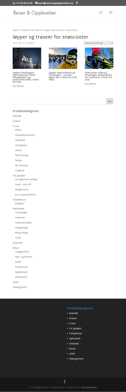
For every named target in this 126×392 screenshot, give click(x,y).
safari (16, 282)
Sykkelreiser (21, 272)
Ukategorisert (20, 287)
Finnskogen (21, 212)
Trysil (18, 237)
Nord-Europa (22, 155)
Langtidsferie (22, 251)
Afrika (18, 129)
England (19, 203)
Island (18, 150)
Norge (18, 160)
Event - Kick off (23, 184)
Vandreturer (21, 276)
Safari (18, 261)
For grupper (19, 175)
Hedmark (20, 217)
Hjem (15, 30)
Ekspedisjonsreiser (25, 135)
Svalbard (19, 170)
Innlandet (17, 242)
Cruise (16, 126)
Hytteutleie (18, 208)
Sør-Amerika (21, 165)
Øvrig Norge (21, 232)
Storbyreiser (21, 266)
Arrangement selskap (26, 179)
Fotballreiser (19, 199)
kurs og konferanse (25, 194)
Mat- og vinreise (23, 256)
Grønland (20, 140)
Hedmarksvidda (23, 222)
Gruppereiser (22, 189)
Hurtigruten (21, 145)
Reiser (16, 247)
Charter (17, 121)
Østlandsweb (89, 387)
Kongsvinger (21, 227)
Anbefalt (17, 115)
